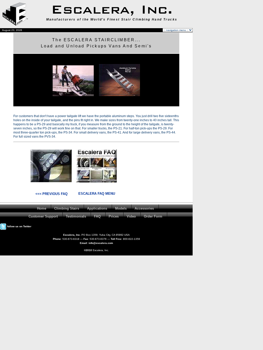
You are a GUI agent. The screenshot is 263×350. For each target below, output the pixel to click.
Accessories (144, 208)
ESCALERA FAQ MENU (96, 193)
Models (121, 208)
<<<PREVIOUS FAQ (51, 194)
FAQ (97, 216)
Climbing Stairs (66, 208)
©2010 (88, 250)
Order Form (153, 216)
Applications (97, 208)
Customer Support (43, 216)
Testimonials (76, 216)
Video (131, 216)
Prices (114, 216)
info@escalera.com (101, 243)
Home (41, 208)
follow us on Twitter (18, 226)
